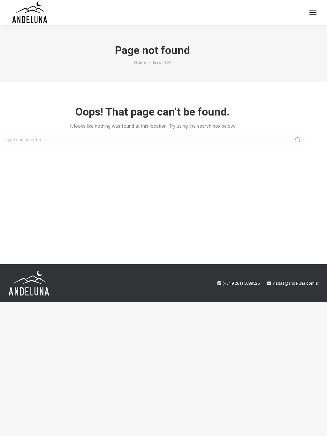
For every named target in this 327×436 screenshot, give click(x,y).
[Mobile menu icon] (312, 12)
